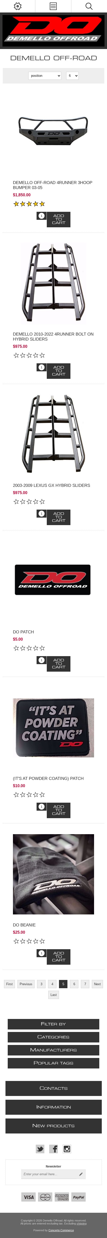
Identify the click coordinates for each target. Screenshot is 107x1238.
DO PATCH (23, 632)
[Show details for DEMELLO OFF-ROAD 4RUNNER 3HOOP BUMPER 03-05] (53, 132)
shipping (82, 1223)
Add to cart (58, 219)
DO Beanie (24, 925)
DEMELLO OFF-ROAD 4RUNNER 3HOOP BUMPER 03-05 (52, 185)
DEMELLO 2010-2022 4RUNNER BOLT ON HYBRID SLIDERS (53, 337)
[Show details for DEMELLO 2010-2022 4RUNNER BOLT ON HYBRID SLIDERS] (53, 283)
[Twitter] (40, 1149)
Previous (26, 984)
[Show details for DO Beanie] (53, 874)
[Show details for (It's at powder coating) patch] (53, 728)
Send (80, 1174)
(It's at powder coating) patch (48, 778)
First (9, 984)
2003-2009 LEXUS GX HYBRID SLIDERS (51, 485)
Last (54, 995)
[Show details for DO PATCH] (53, 581)
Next (97, 984)
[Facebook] (53, 1149)
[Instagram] (67, 1149)
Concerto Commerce (61, 1230)
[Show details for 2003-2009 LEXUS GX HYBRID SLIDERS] (53, 435)
